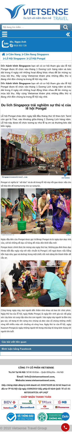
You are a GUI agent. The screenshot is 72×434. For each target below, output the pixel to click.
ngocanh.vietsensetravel (11, 45)
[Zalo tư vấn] (65, 416)
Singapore (25, 83)
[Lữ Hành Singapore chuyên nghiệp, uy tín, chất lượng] (3, 54)
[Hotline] (65, 427)
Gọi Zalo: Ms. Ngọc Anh (5, 44)
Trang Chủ (36, 11)
